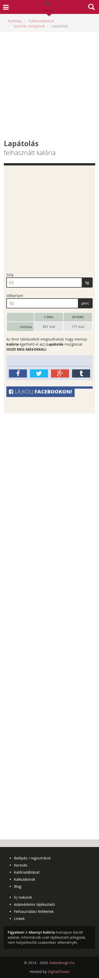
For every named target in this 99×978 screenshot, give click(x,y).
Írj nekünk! (23, 897)
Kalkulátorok (24, 879)
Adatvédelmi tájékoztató (34, 904)
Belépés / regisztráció (32, 858)
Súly (9, 274)
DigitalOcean (59, 971)
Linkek (19, 918)
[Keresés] (91, 7)
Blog (17, 886)
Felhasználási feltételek (34, 911)
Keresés (20, 865)
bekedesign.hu (62, 962)
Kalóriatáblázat (27, 872)
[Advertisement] (49, 85)
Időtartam (14, 295)
